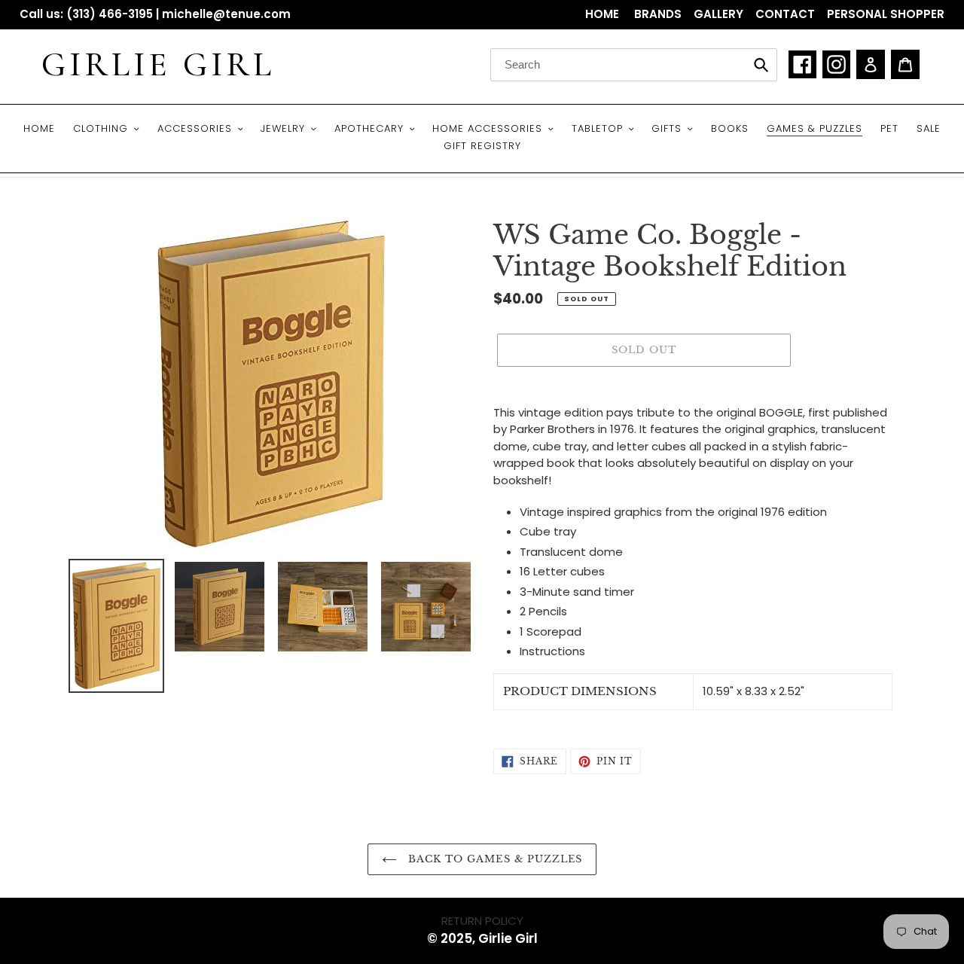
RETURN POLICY (482, 921)
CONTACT (785, 14)
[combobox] (633, 64)
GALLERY (718, 14)
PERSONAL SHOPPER (885, 14)
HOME (603, 14)
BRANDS (658, 14)
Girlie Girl (158, 64)
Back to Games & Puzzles (493, 859)
